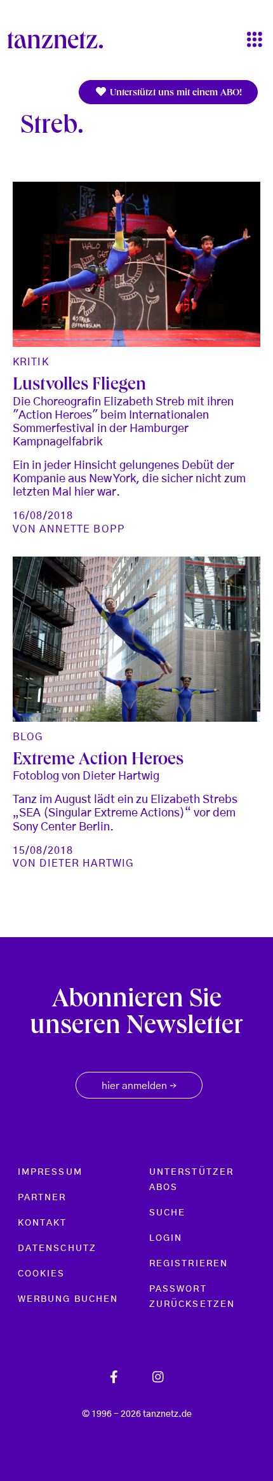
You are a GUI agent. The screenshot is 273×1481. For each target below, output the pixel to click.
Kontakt (42, 1223)
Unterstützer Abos (191, 1180)
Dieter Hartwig (86, 863)
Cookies (41, 1273)
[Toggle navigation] (254, 40)
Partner (42, 1197)
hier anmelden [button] (139, 1086)
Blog (28, 737)
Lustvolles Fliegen (79, 386)
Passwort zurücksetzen (192, 1297)
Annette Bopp (81, 529)
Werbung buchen (68, 1299)
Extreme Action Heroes (98, 761)
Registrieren (188, 1263)
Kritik (31, 362)
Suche (167, 1212)
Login (165, 1238)
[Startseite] (60, 40)
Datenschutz (57, 1248)
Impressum (50, 1172)
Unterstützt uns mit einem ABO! (174, 93)
